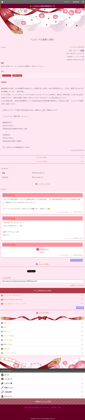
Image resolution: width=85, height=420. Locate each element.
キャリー (65, 255)
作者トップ (7, 331)
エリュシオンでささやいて (12, 295)
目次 (4, 327)
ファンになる (8, 340)
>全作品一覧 (80, 307)
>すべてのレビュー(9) (76, 260)
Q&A (59, 407)
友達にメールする (77, 285)
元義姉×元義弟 (17, 75)
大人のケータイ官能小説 (2, 2)
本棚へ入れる (8, 344)
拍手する (6, 349)
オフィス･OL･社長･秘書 (77, 47)
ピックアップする (43, 184)
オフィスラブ (6, 75)
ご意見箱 (53, 407)
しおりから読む (41, 161)
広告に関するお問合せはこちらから (36, 407)
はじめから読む (41, 157)
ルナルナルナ (64, 212)
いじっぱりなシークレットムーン (14, 304)
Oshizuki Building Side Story (13, 299)
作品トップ (7, 323)
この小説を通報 (43, 313)
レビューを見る (8, 336)
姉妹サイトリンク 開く (43, 401)
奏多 (70, 50)
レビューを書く (43, 264)
